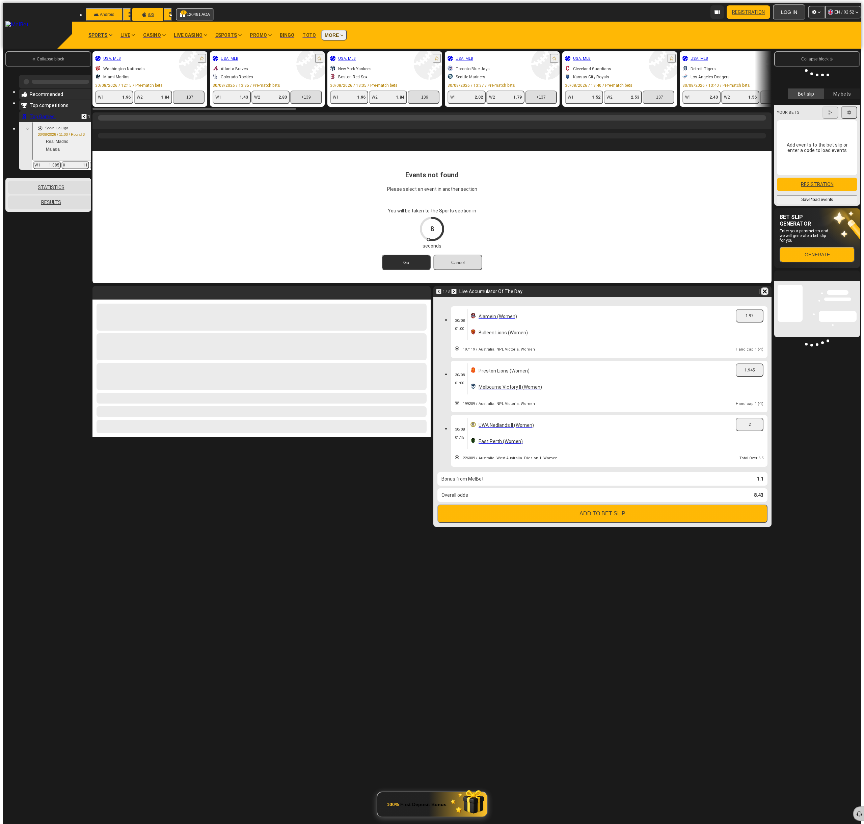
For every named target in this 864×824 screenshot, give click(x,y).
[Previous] (84, 114)
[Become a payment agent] (717, 12)
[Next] (454, 291)
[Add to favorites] (202, 58)
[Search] (765, 124)
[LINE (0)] (99, 124)
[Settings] (816, 12)
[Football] (112, 124)
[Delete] (765, 291)
